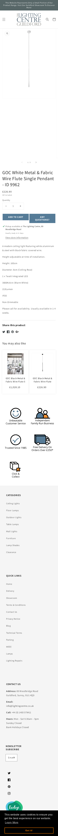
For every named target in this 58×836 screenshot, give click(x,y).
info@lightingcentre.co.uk (20, 705)
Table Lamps (12, 524)
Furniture (11, 538)
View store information (16, 237)
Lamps (9, 653)
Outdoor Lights (13, 517)
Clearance (11, 552)
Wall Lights (11, 531)
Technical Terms (14, 632)
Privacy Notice (13, 618)
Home (9, 584)
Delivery (10, 591)
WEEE (8, 646)
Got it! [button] (29, 830)
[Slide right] (35, 162)
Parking (10, 639)
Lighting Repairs (14, 660)
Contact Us (11, 611)
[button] (3, 19)
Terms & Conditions (16, 605)
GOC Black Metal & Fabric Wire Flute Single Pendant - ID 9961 (42, 383)
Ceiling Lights (13, 503)
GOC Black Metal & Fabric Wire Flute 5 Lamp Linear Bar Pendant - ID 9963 (15, 383)
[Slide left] (22, 162)
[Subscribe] (13, 757)
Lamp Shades (13, 545)
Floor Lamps (12, 510)
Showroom (11, 598)
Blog (8, 625)
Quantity (6, 200)
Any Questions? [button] (42, 218)
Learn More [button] (11, 822)
